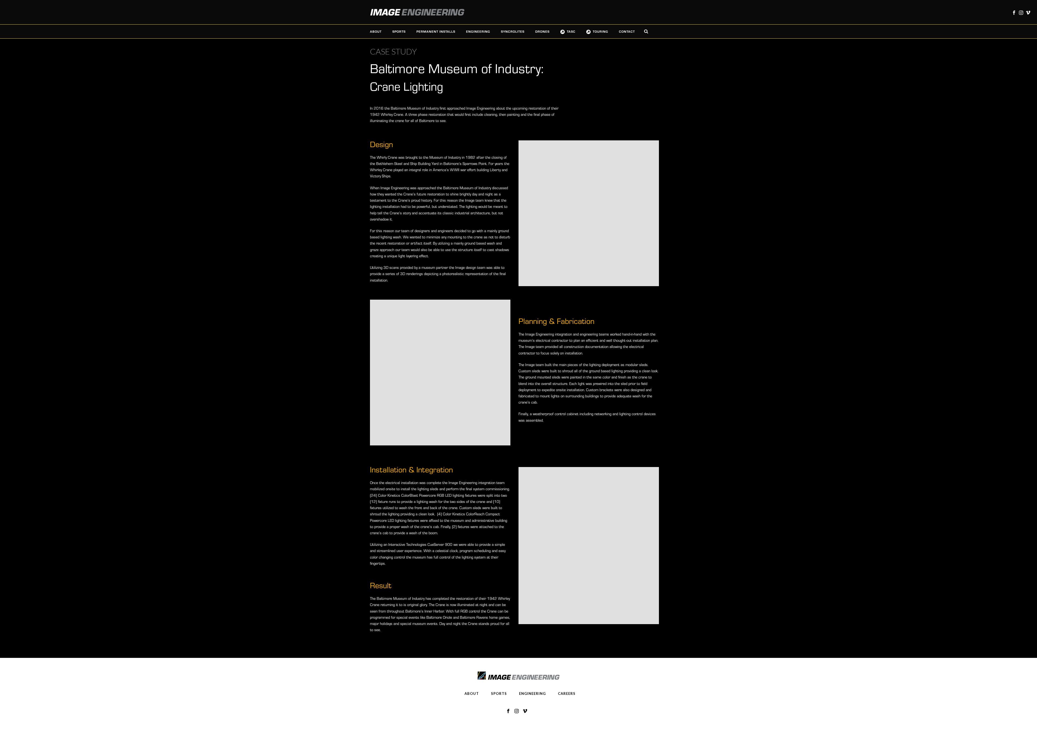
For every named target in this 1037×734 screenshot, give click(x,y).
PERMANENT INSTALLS (435, 31)
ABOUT (376, 31)
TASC (571, 31)
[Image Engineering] (414, 12)
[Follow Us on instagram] (516, 711)
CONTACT (627, 31)
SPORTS (399, 31)
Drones (542, 31)
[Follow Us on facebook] (508, 711)
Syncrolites (512, 31)
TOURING (600, 31)
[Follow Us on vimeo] (525, 711)
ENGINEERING (478, 31)
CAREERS (566, 693)
